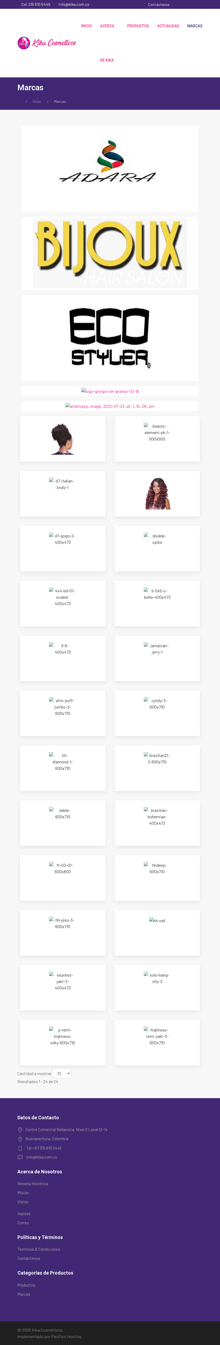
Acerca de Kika (107, 43)
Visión (22, 1201)
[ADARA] (110, 168)
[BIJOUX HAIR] (110, 252)
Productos (138, 26)
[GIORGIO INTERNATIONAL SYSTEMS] (110, 390)
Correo (23, 1222)
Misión (23, 1192)
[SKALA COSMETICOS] (110, 405)
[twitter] (186, 4)
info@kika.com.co (73, 4)
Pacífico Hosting (66, 1336)
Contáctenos (159, 4)
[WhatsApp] (201, 4)
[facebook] (179, 4)
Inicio (86, 26)
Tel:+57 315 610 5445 (44, 1148)
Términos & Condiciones (38, 1249)
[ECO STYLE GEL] (110, 337)
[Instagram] (193, 4)
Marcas (195, 26)
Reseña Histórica (32, 1183)
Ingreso (24, 1213)
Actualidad (168, 26)
